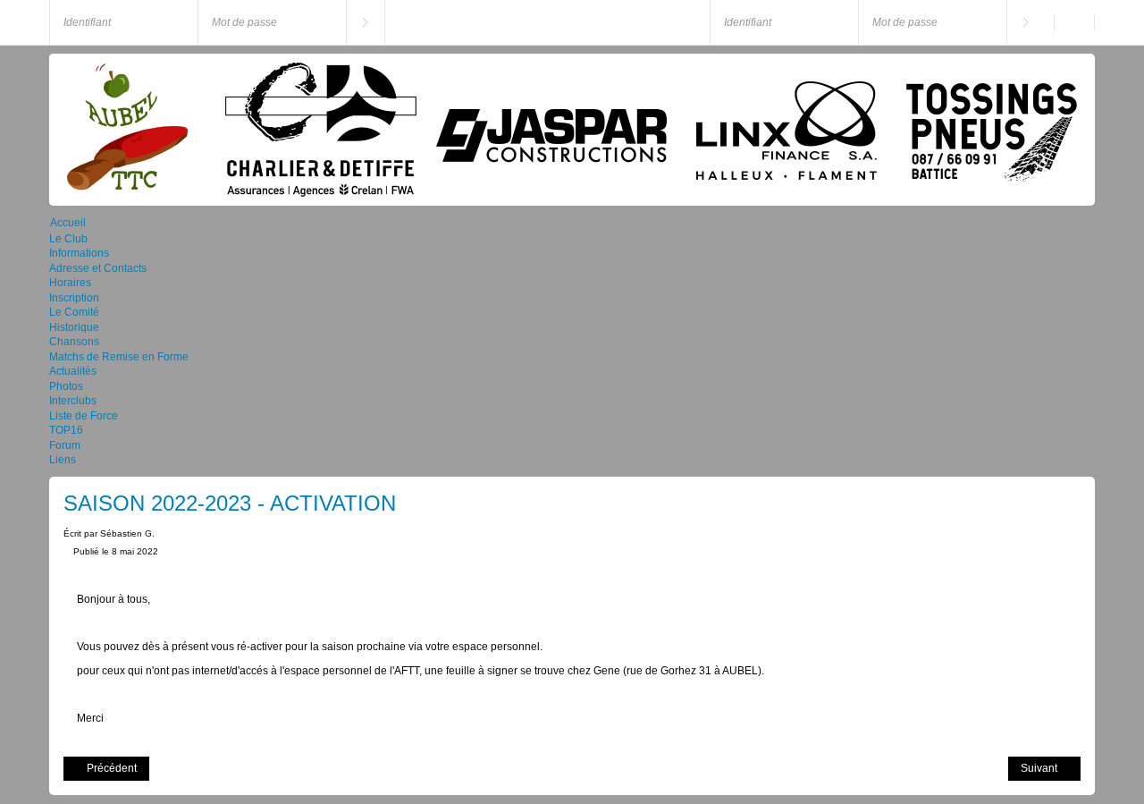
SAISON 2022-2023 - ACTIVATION (229, 503)
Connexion (365, 22)
